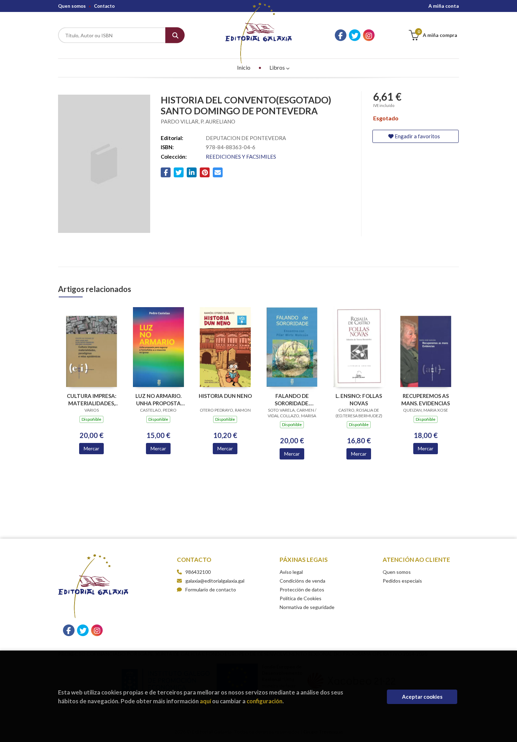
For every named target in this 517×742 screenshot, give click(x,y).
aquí (205, 701)
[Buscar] (175, 35)
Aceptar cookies (422, 696)
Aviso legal (291, 572)
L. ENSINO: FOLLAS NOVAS (359, 399)
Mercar (91, 448)
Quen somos (72, 6)
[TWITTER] (354, 35)
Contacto (104, 6)
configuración (264, 701)
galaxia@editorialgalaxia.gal (214, 581)
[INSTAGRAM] (369, 35)
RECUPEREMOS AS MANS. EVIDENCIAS (425, 399)
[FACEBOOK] (340, 35)
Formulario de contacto (210, 589)
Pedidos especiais (402, 581)
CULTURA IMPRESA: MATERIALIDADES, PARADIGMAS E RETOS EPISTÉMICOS (91, 399)
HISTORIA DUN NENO (225, 396)
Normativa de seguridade (307, 607)
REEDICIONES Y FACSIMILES (241, 156)
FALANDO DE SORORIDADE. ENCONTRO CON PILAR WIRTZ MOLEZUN (292, 399)
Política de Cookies (300, 598)
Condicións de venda (302, 581)
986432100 (198, 572)
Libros (277, 67)
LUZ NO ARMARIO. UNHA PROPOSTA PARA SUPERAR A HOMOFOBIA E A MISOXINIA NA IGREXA (158, 399)
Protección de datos (302, 589)
